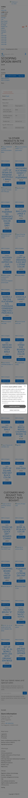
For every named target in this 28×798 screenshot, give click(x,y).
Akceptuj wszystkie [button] (14, 406)
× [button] (24, 386)
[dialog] (14, 399)
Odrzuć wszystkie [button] (14, 410)
